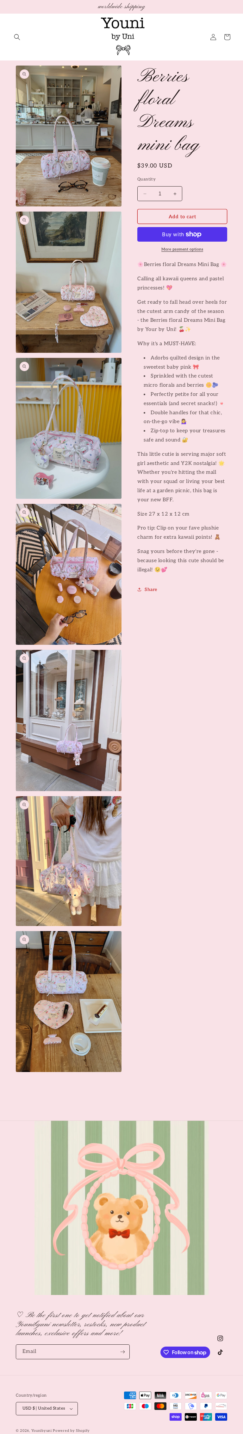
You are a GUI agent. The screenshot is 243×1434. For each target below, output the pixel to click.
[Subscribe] (122, 1351)
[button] (17, 37)
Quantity (146, 179)
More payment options (182, 249)
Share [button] (151, 589)
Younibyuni (41, 1431)
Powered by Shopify (71, 1431)
